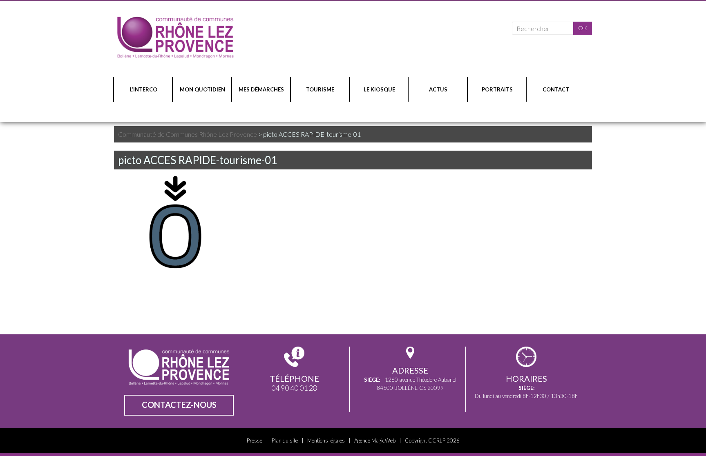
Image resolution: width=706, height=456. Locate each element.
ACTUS (438, 89)
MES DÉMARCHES (261, 89)
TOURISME (320, 89)
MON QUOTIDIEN (202, 89)
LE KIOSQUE (379, 89)
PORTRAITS (497, 89)
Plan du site (285, 440)
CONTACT (556, 89)
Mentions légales (326, 440)
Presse (254, 440)
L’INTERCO (143, 89)
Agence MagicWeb (374, 440)
